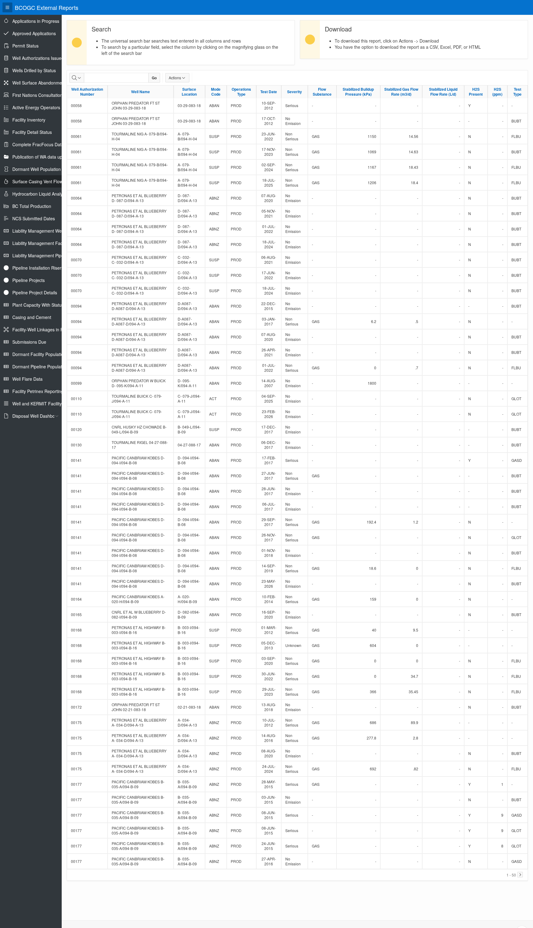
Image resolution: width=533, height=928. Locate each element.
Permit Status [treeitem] (25, 46)
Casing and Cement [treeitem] (31, 317)
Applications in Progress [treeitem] (35, 21)
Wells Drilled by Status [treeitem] (34, 70)
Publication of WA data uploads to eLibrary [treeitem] (53, 157)
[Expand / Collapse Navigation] (7, 7)
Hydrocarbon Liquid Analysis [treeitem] (40, 194)
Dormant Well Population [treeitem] (36, 169)
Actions (175, 77)
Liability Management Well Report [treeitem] (45, 231)
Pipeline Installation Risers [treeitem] (38, 268)
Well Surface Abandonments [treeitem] (40, 83)
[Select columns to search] (76, 78)
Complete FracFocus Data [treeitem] (38, 144)
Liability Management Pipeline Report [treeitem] (48, 255)
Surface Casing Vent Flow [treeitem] (37, 181)
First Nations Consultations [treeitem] (38, 95)
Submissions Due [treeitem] (29, 342)
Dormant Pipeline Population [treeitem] (40, 366)
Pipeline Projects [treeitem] (28, 280)
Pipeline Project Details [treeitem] (34, 292)
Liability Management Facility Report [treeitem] (47, 243)
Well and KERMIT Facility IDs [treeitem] (40, 403)
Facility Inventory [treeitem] (28, 120)
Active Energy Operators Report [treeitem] (43, 107)
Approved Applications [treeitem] (34, 33)
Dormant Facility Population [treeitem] (39, 354)
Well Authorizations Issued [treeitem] (38, 58)
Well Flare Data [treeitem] (27, 379)
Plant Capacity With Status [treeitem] (38, 305)
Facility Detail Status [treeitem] (32, 132)
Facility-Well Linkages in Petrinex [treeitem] (44, 329)
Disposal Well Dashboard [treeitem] (36, 416)
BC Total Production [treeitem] (31, 206)
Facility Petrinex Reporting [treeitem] (38, 391)
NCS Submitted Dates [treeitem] (33, 218)
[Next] (520, 874)
